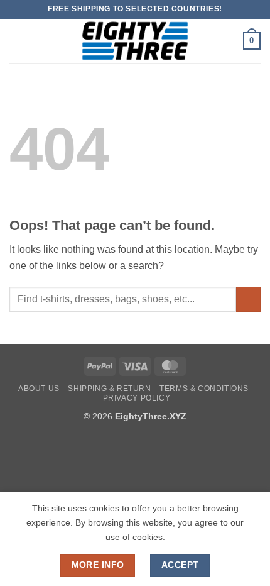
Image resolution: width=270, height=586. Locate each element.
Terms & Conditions (204, 388)
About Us (39, 388)
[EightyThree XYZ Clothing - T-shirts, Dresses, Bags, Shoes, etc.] (135, 41)
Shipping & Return (109, 388)
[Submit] (248, 299)
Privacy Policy (137, 398)
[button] (16, 40)
